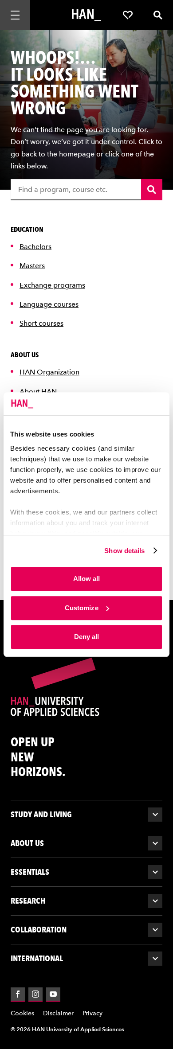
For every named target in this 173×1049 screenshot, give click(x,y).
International (37, 958)
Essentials (30, 872)
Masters (32, 265)
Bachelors (35, 246)
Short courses (41, 323)
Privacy (92, 1013)
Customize (81, 608)
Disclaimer (58, 1013)
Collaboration (39, 929)
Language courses (49, 304)
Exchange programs (52, 285)
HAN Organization (49, 372)
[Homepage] (86, 15)
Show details (124, 550)
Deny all (86, 636)
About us (27, 843)
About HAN (38, 391)
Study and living (41, 814)
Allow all (86, 578)
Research (28, 901)
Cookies (22, 1013)
